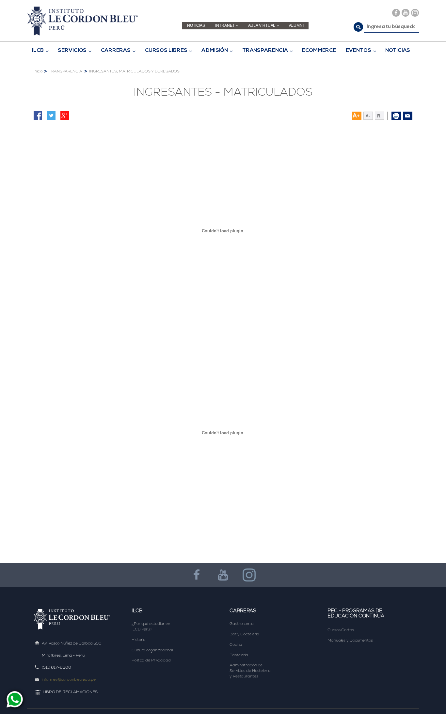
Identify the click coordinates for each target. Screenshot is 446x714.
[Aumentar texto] (356, 116)
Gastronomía (242, 623)
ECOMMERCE (319, 50)
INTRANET (224, 25)
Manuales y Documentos (350, 640)
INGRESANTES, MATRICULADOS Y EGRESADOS (134, 71)
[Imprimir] (396, 116)
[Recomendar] (407, 116)
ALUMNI (296, 25)
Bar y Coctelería (244, 634)
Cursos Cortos (340, 629)
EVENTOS (358, 50)
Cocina (236, 644)
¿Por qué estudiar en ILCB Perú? (151, 626)
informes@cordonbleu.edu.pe (68, 679)
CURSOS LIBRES (166, 50)
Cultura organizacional (152, 650)
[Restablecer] (381, 116)
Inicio (38, 71)
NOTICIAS (196, 25)
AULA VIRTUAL (262, 25)
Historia (139, 639)
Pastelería (239, 655)
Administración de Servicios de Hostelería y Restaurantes (251, 670)
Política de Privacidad (151, 660)
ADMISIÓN (214, 50)
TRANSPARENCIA (265, 50)
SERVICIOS (72, 50)
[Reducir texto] (368, 116)
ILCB (38, 50)
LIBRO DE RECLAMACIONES (70, 691)
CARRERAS (116, 50)
